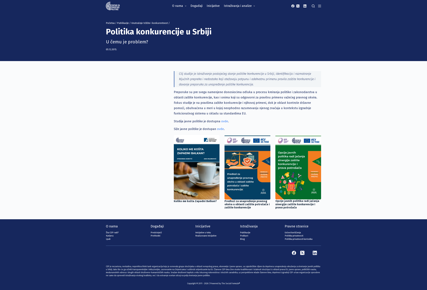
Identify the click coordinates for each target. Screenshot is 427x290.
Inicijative (213, 6)
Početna (110, 23)
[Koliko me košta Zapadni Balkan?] (197, 167)
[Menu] (319, 6)
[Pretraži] (313, 6)
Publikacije (123, 23)
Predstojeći (156, 232)
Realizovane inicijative (206, 235)
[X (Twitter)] (297, 6)
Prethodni (155, 235)
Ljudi (108, 239)
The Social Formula (230, 283)
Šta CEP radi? (112, 232)
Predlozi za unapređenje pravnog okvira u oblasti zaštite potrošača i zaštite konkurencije (247, 204)
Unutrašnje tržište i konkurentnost (149, 23)
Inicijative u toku (203, 232)
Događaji (196, 6)
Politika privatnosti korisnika (298, 239)
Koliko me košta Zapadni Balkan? (195, 201)
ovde (224, 121)
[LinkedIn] (304, 6)
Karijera (109, 235)
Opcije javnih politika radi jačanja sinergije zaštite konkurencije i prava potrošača (297, 204)
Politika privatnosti (294, 235)
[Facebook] (292, 6)
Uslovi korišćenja (293, 232)
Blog (242, 239)
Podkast (244, 235)
